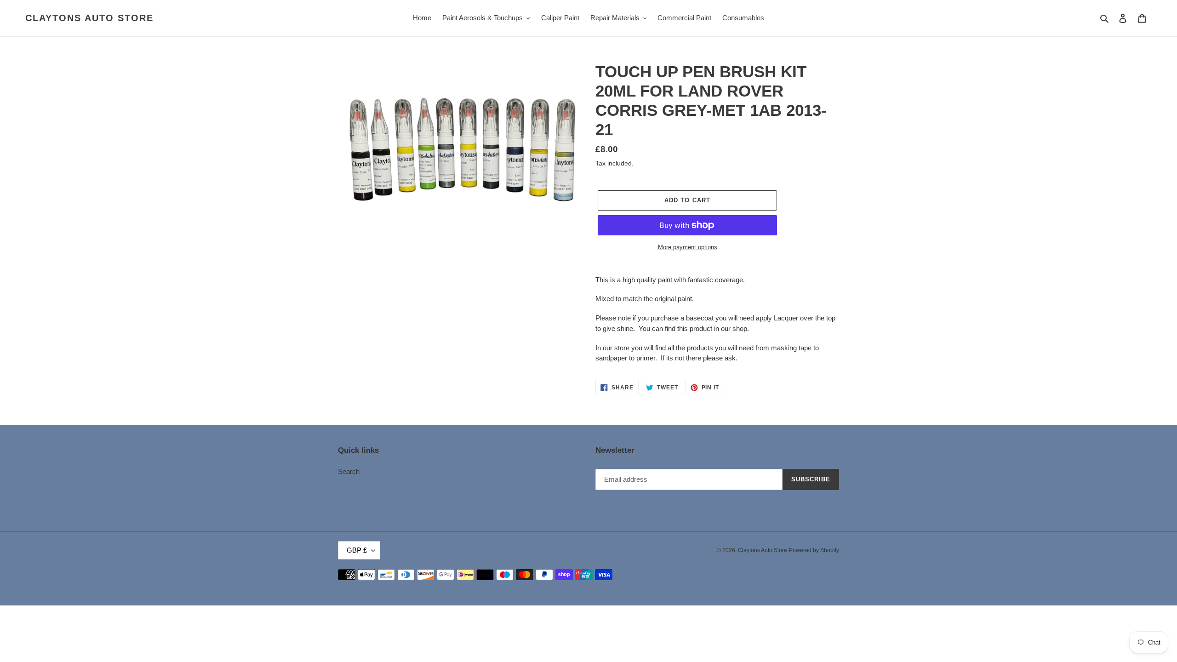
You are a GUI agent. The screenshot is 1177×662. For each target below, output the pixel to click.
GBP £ (357, 550)
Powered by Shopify (814, 550)
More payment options (687, 247)
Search (349, 471)
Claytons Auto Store (89, 18)
